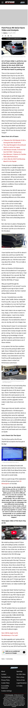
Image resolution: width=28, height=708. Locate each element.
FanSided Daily (5, 677)
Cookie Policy (5, 683)
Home (3, 658)
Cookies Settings (6, 691)
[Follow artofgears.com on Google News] (24, 652)
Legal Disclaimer (21, 683)
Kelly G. (5, 33)
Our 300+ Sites (21, 674)
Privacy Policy (5, 680)
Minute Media (10, 694)
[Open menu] (2, 2)
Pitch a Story (20, 677)
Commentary (9, 658)
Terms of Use (20, 680)
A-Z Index (19, 686)
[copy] (11, 36)
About (3, 671)
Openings (19, 671)
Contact (3, 674)
